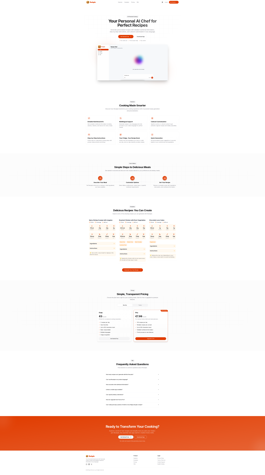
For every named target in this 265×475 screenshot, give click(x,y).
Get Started (173, 2)
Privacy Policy (160, 458)
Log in (166, 2)
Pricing (133, 2)
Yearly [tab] (140, 305)
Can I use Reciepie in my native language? (117, 379)
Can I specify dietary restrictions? (114, 394)
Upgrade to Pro (150, 338)
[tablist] (132, 305)
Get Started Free (124, 36)
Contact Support (161, 462)
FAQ (138, 2)
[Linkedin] (89, 464)
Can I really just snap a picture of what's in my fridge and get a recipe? (124, 404)
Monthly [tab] (125, 305)
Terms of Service (161, 460)
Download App (141, 36)
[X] (91, 464)
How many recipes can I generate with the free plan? (119, 374)
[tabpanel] (132, 326)
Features (120, 2)
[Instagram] (86, 464)
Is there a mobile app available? (114, 389)
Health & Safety (161, 464)
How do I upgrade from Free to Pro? (115, 399)
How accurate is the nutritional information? (117, 384)
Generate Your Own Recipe (131, 270)
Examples (126, 2)
